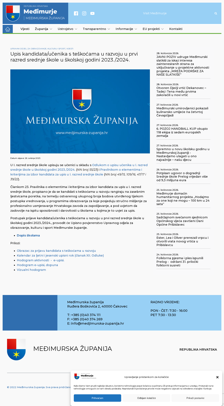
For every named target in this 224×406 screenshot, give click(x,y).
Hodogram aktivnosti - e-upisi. (40, 260)
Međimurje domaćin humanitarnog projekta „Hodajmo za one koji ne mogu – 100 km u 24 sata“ (183, 199)
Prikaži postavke (195, 398)
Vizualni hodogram (31, 270)
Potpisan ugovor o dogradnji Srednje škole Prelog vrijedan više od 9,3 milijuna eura (182, 177)
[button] (217, 377)
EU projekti (151, 29)
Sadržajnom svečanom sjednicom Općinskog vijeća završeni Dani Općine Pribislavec (182, 221)
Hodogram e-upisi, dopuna (37, 265)
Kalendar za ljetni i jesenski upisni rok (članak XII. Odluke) (60, 255)
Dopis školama (28, 235)
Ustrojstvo (65, 29)
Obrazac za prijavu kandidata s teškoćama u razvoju (56, 251)
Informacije (124, 29)
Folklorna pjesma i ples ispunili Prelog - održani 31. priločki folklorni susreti (179, 262)
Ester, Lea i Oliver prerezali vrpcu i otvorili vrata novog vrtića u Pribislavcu (182, 241)
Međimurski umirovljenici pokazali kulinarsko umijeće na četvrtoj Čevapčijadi (182, 112)
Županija (41, 29)
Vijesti (24, 29)
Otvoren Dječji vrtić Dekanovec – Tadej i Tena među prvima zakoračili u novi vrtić (181, 91)
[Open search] (216, 13)
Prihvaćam (97, 398)
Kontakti (175, 29)
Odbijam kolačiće (146, 398)
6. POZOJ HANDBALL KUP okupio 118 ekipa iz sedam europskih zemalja (182, 132)
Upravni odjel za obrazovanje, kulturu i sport (37, 48)
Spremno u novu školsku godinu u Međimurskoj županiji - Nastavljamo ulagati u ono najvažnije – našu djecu (183, 155)
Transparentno (94, 29)
